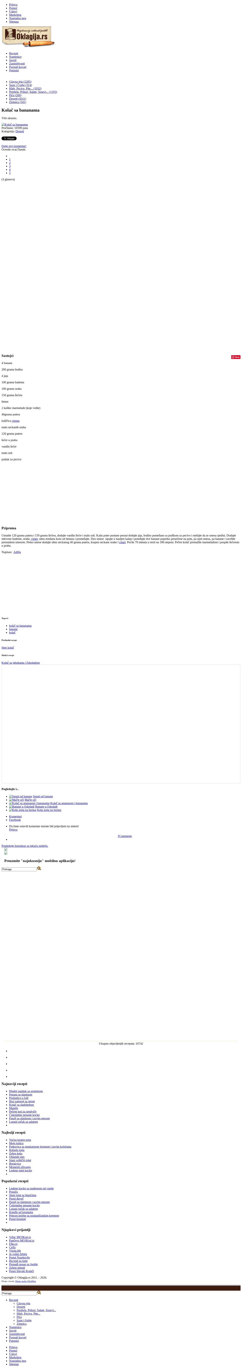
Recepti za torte (18, 1261)
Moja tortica (16, 1143)
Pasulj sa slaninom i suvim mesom (29, 1118)
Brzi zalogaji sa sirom (22, 1101)
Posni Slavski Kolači (21, 1271)
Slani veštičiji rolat (20, 1160)
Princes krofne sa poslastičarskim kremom (34, 1215)
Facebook (15, 819)
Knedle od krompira (21, 1212)
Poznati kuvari (17, 67)
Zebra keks (15, 1153)
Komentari (15, 816)
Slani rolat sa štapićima (22, 1195)
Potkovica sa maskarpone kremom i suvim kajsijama (40, 1146)
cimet (34, 538)
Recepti (13, 53)
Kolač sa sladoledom (21, 1104)
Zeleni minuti (17, 1267)
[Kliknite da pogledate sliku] (15, 124)
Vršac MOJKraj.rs (20, 1237)
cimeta (15, 420)
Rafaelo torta (16, 1150)
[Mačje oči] (16, 799)
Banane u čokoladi (46, 806)
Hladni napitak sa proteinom (26, 1091)
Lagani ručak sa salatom (23, 1121)
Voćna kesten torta (20, 1139)
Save (237, 357)
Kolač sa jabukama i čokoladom (21, 662)
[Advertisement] (17, 237)
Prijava (13, 4)
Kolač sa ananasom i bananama (69, 803)
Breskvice (15, 1163)
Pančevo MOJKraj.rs (21, 1240)
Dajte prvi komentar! (14, 146)
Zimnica (21, 1323)
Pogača (13, 1191)
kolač (12, 632)
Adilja (17, 552)
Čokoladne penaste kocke (24, 1115)
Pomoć (13, 8)
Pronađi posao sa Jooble (23, 1264)
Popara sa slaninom (20, 1094)
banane (13, 629)
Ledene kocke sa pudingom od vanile (31, 1188)
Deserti (20, 131)
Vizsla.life (15, 1250)
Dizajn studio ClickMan (25, 1281)
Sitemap (14, 21)
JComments (125, 836)
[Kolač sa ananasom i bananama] (29, 803)
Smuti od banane (43, 796)
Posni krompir (17, 1219)
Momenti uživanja (20, 1167)
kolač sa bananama (20, 625)
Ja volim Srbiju (18, 1254)
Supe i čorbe (24, 1320)
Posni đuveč (16, 1198)
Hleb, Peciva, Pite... (28, 1313)
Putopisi (14, 70)
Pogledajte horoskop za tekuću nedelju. (25, 845)
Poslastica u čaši (18, 1098)
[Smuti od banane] (20, 796)
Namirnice (15, 56)
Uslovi (13, 11)
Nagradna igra (17, 18)
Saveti (12, 60)
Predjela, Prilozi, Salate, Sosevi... (36, 1310)
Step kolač (8, 647)
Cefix (12, 1247)
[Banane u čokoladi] (21, 806)
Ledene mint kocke (20, 1170)
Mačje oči (30, 799)
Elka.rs (13, 1244)
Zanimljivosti (17, 63)
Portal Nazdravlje (19, 1257)
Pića (19, 1317)
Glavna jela (23, 1303)
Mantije (13, 1108)
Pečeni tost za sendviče (22, 1111)
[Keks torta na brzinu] (22, 810)
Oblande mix (17, 1156)
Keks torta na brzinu (49, 810)
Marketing (15, 14)
